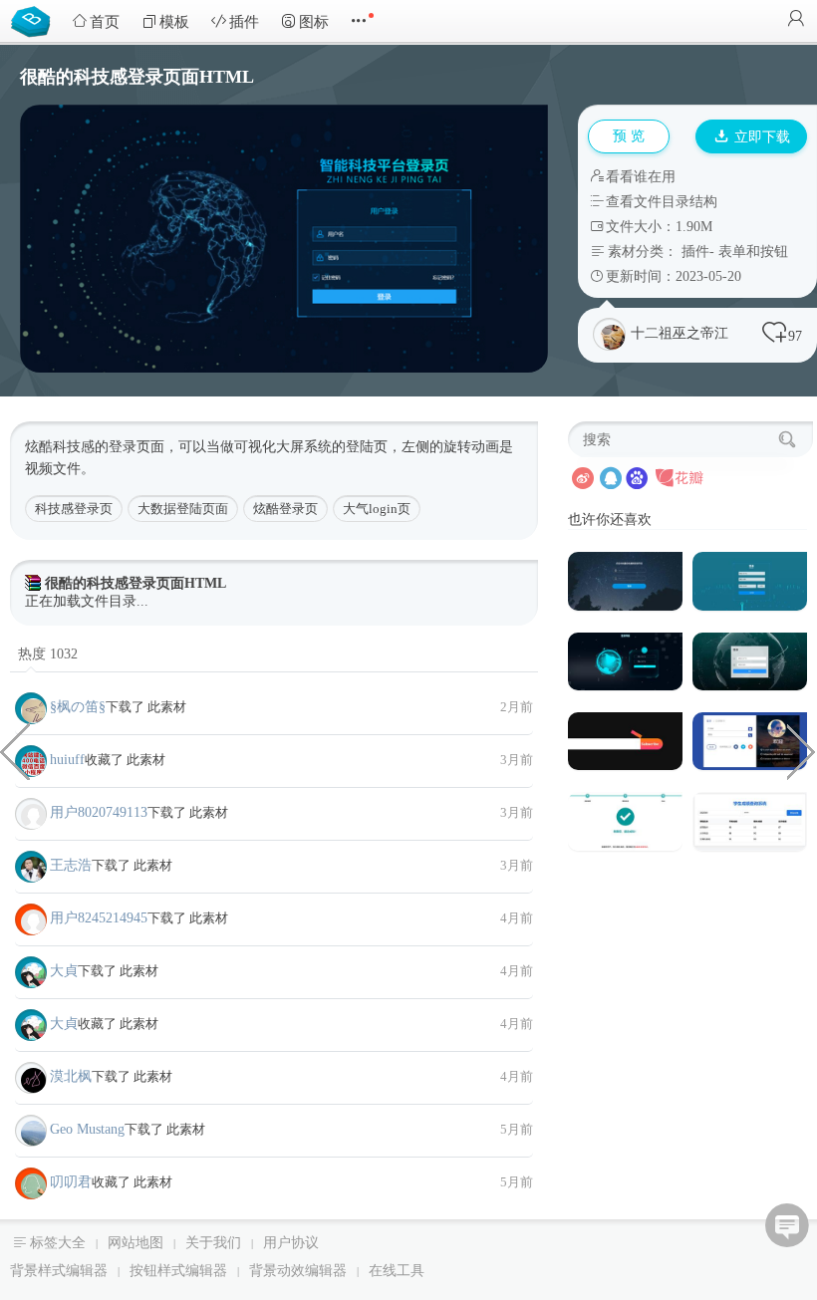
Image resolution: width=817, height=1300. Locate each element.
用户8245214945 (98, 917)
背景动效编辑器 (298, 1270)
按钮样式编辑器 (178, 1270)
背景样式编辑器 (59, 1270)
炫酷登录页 (285, 508)
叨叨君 (71, 1181)
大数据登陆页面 (182, 508)
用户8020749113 (98, 812)
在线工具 (396, 1270)
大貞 (64, 970)
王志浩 (71, 865)
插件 (244, 22)
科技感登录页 (74, 508)
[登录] (796, 20)
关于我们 (213, 1242)
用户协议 (291, 1242)
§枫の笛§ (78, 706)
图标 (314, 22)
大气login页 (376, 508)
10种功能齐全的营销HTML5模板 (802, 750)
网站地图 (135, 1242)
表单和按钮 (753, 251)
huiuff (67, 759)
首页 (105, 22)
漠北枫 (71, 1076)
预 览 (629, 136)
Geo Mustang (87, 1129)
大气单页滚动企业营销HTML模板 (15, 750)
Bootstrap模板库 (35, 20)
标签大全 (58, 1242)
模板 (174, 22)
